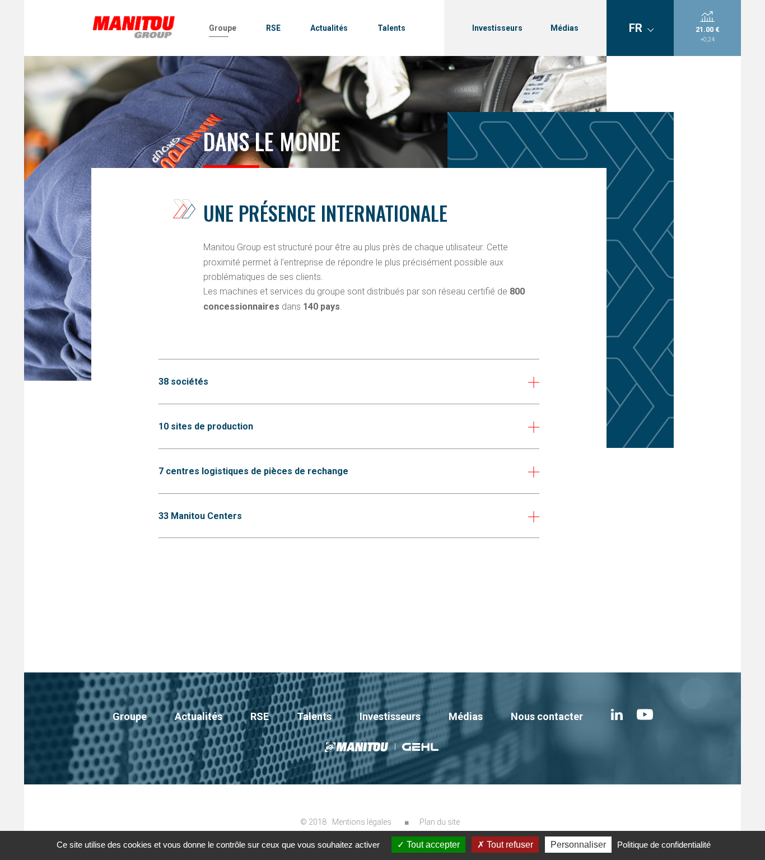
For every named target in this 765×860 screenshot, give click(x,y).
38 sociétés (183, 381)
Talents (391, 28)
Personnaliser (578, 844)
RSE (273, 28)
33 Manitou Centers (200, 516)
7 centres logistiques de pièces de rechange (253, 471)
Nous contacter (547, 716)
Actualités (329, 28)
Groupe (222, 28)
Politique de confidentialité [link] (664, 844)
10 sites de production (205, 426)
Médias (565, 28)
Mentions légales (361, 821)
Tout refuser (508, 844)
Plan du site (439, 821)
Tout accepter (432, 844)
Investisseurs (497, 28)
